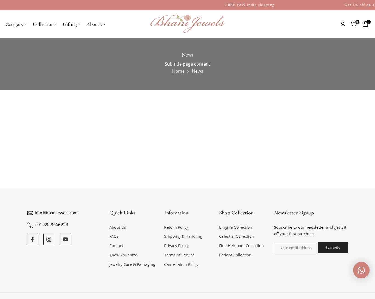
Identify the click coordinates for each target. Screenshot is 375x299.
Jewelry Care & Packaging (132, 264)
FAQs (114, 236)
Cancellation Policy (181, 264)
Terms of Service (179, 255)
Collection (43, 24)
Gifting (70, 24)
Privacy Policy (176, 245)
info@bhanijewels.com (56, 212)
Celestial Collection (236, 236)
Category (14, 24)
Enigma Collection (235, 227)
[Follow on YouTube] (65, 239)
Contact (116, 245)
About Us (95, 24)
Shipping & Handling (183, 236)
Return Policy (176, 227)
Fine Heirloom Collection (241, 245)
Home (178, 71)
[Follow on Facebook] (32, 239)
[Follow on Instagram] (48, 239)
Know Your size (123, 255)
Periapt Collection (235, 255)
